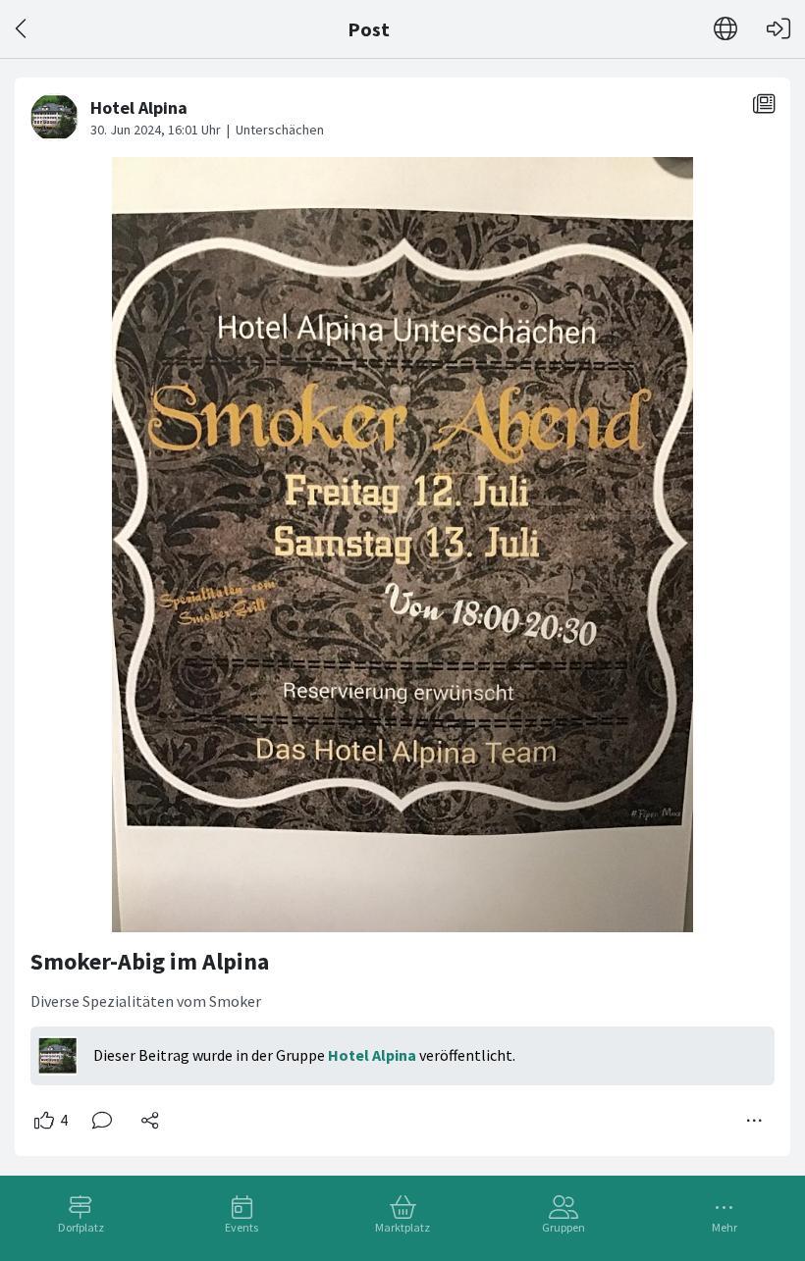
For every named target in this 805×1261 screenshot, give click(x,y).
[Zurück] (22, 29)
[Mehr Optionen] (755, 1120)
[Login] (778, 29)
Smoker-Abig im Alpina (149, 961)
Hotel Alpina (372, 1055)
